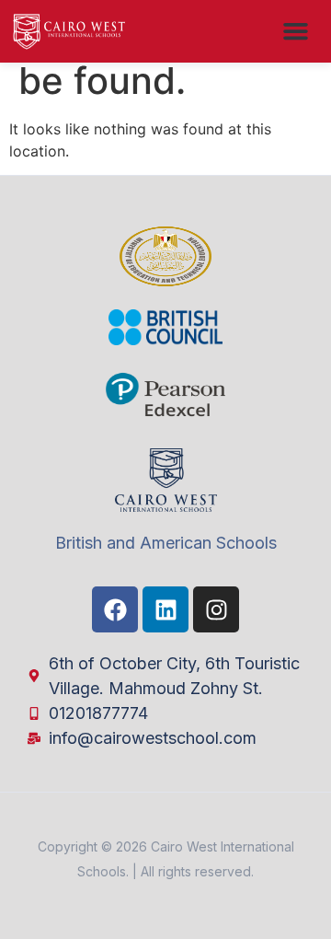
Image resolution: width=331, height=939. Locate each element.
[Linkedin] (165, 609)
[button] (296, 31)
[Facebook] (115, 609)
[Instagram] (216, 609)
